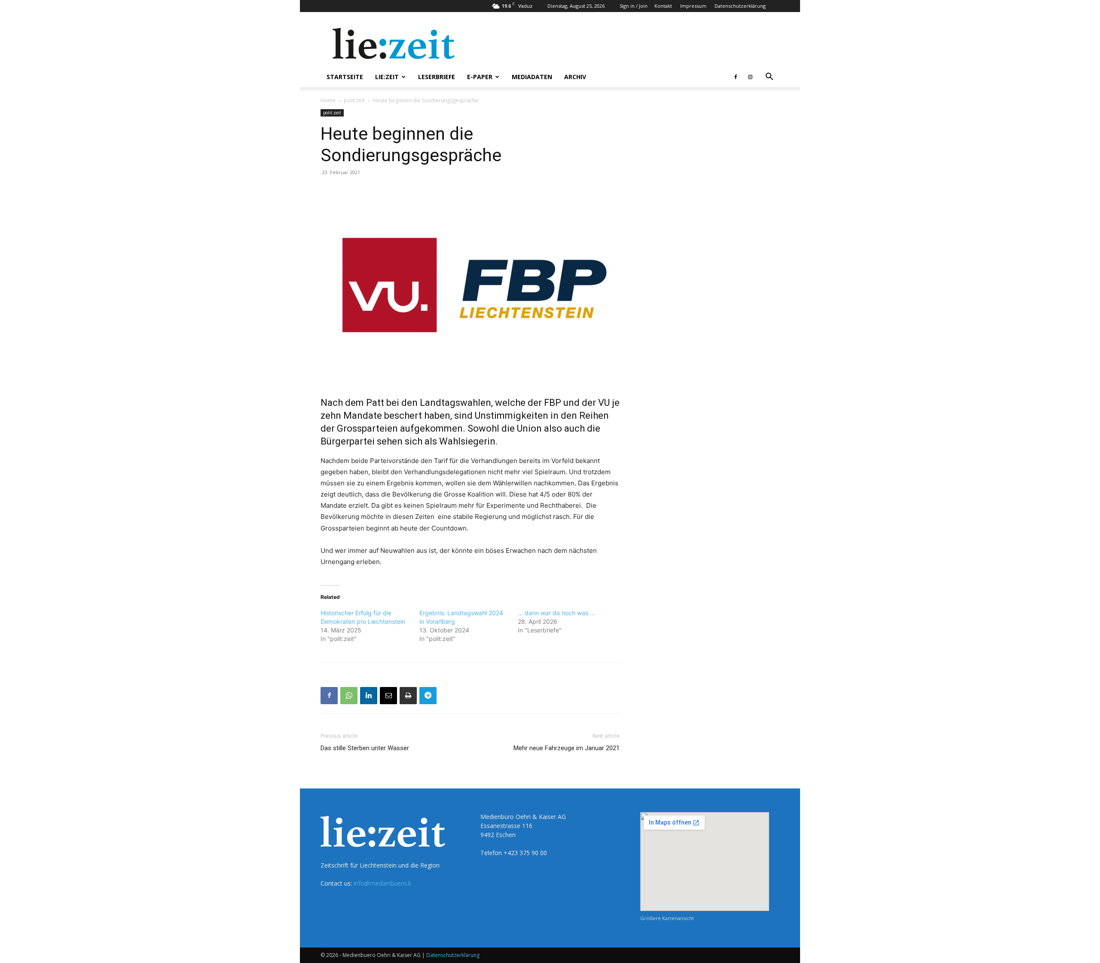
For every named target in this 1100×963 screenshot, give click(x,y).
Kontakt (663, 6)
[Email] (388, 695)
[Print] (408, 695)
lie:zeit (387, 77)
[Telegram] (428, 695)
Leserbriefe (436, 77)
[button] (769, 78)
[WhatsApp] (349, 695)
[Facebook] (735, 77)
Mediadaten (532, 77)
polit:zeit (354, 100)
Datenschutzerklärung (740, 6)
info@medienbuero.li (382, 883)
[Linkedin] (368, 695)
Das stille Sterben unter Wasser (365, 748)
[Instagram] (750, 77)
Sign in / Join (634, 6)
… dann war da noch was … (556, 612)
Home (328, 100)
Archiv (575, 77)
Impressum (693, 6)
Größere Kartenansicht (667, 918)
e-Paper (479, 77)
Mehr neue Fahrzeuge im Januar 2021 (566, 748)
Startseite (345, 77)
